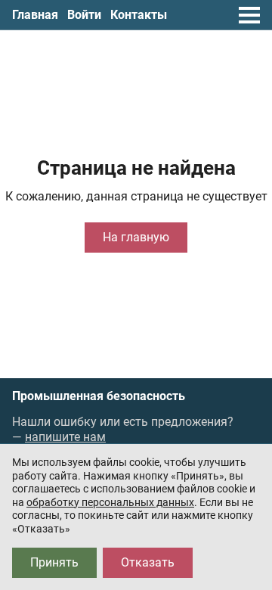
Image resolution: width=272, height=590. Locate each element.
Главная (35, 15)
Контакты (138, 15)
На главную (136, 237)
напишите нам (65, 437)
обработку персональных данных (110, 502)
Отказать (148, 562)
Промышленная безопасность (98, 396)
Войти (84, 15)
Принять (54, 562)
